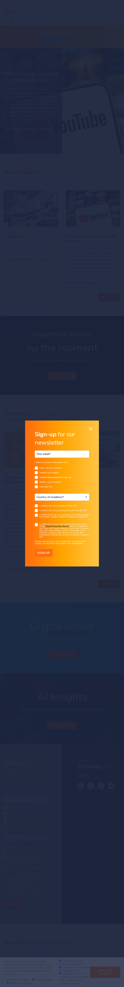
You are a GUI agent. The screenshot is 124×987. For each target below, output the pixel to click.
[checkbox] (62, 478)
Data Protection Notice (57, 526)
